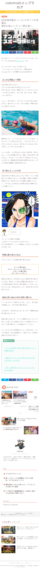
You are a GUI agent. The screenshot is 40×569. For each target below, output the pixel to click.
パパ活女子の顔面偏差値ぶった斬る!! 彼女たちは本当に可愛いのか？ (20, 492)
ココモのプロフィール (13, 473)
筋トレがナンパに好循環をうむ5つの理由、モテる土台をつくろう (19, 479)
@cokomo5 (19, 61)
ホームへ (27, 563)
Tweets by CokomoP (10, 505)
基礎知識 (4, 16)
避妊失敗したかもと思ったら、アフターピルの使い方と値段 (20, 485)
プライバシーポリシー (16, 563)
